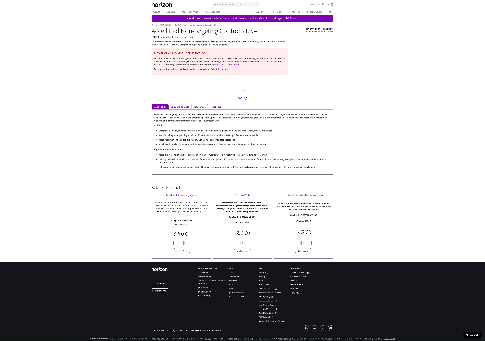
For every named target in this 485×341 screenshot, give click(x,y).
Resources (215, 106)
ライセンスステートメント (268, 309)
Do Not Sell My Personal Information (272, 321)
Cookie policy (264, 285)
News (231, 285)
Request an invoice (297, 285)
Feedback (293, 280)
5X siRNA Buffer (242, 195)
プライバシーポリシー (267, 289)
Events (231, 289)
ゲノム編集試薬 (203, 272)
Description (160, 106)
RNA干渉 (177, 25)
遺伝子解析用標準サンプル (207, 292)
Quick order (294, 289)
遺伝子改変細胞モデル (205, 288)
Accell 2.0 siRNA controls (228, 64)
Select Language (314, 11)
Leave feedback (159, 290)
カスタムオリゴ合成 (204, 296)
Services (171, 11)
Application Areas (190, 11)
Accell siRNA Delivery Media (181, 195)
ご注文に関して (278, 11)
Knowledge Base (212, 11)
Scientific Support (219, 69)
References (199, 106)
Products (156, 11)
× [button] (482, 339)
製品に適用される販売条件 (268, 313)
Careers (232, 272)
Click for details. (292, 18)
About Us (296, 11)
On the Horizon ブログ (236, 297)
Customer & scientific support (300, 272)
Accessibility (263, 272)
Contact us (160, 283)
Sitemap (262, 276)
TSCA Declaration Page (267, 317)
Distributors (233, 280)
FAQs (261, 280)
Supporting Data (180, 106)
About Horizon (234, 276)
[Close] (321, 18)
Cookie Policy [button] (390, 338)
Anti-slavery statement (267, 305)
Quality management (236, 293)
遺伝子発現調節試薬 (164, 25)
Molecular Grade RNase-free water (304, 195)
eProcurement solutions (298, 276)
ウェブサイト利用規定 (266, 297)
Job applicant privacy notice (269, 301)
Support (259, 11)
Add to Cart (181, 251)
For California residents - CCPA (270, 293)
